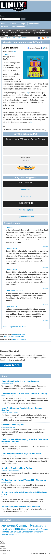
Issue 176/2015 (9, 52)
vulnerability (16, 470)
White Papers (34, 24)
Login (48, 37)
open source (14, 534)
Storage (11, 383)
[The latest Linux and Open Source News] (43, 37)
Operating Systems (40, 32)
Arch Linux (4, 427)
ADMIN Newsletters (19, 339)
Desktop (3, 456)
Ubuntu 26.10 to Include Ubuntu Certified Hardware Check (24, 493)
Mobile (23, 529)
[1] (28, 92)
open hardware (5, 383)
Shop (31, 26)
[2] (31, 122)
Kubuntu (6, 395)
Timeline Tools (11, 248)
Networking (16, 35)
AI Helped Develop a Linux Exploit (16, 468)
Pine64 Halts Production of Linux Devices (20, 381)
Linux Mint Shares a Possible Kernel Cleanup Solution (21, 409)
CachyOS (9, 427)
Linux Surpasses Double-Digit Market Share (21, 453)
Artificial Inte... (4, 443)
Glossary (4, 553)
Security (14, 443)
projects (11, 395)
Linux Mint (15, 412)
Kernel (10, 412)
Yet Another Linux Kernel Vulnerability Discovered (23, 480)
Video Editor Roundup (14, 290)
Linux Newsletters (18, 334)
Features (13, 24)
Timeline (9, 227)
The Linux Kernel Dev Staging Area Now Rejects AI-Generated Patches (24, 440)
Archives (4, 26)
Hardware (6, 529)
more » (45, 246)
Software (5, 35)
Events (43, 525)
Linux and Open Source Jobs (13, 336)
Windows (37, 531)
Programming (24, 32)
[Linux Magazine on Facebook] (39, 37)
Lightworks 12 (11, 306)
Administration (4, 412)
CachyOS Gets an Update (13, 424)
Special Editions (18, 26)
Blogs (23, 24)
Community (24, 525)
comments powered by (14, 326)
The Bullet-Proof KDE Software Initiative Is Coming (24, 393)
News (3, 24)
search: (2, 16)
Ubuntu (3, 496)
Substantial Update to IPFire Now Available (20, 506)
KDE (2, 395)
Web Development (25, 531)
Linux (7, 456)
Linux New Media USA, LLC (43, 554)
